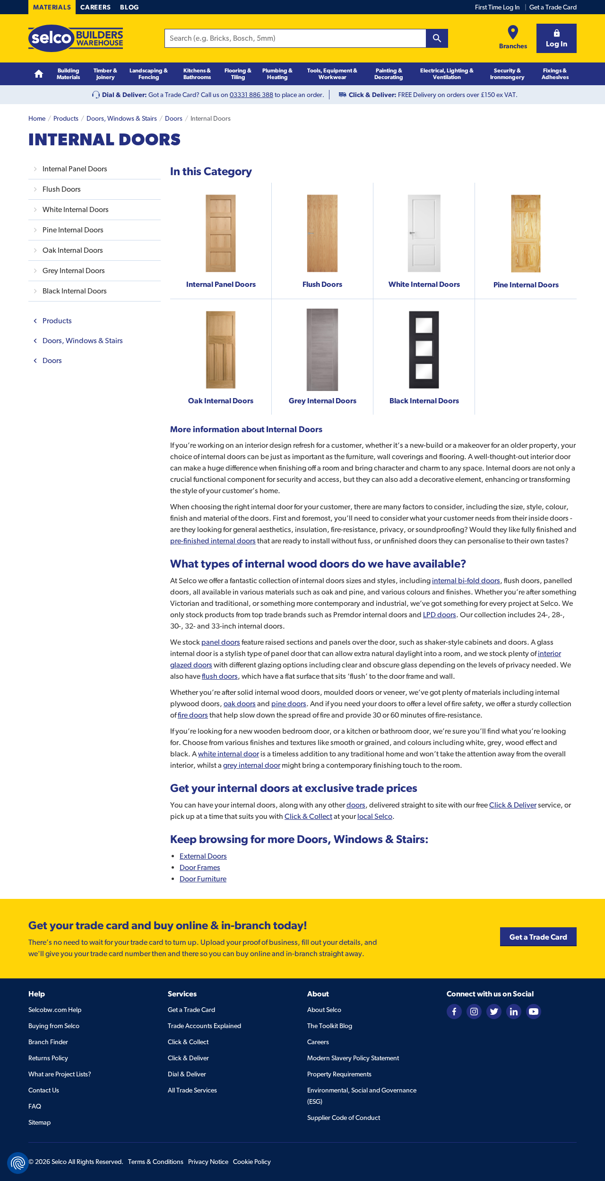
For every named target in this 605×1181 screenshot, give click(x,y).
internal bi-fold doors (466, 580)
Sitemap (39, 1122)
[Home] (38, 74)
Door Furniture (203, 878)
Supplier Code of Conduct (343, 1117)
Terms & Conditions (155, 1161)
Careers (95, 7)
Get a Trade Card (553, 7)
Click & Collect (308, 816)
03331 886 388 (251, 94)
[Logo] (75, 38)
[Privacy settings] (18, 1163)
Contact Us (43, 1090)
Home (36, 118)
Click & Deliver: (373, 94)
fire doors (193, 714)
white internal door (228, 753)
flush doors (220, 676)
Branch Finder (48, 1042)
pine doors (288, 703)
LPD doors (439, 614)
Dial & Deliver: (124, 94)
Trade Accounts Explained (204, 1026)
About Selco (324, 1009)
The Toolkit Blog (329, 1026)
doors (355, 804)
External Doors (203, 856)
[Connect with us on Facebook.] (454, 1010)
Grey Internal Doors (74, 270)
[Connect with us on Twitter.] (493, 1010)
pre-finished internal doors (213, 540)
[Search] (437, 38)
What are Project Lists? (59, 1074)
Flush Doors (62, 189)
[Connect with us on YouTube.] (533, 1010)
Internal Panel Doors (75, 168)
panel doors (220, 642)
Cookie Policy (252, 1161)
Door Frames (200, 867)
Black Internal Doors (75, 290)
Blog (129, 7)
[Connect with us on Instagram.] (474, 1010)
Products (65, 118)
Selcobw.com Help (54, 1009)
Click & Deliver (512, 804)
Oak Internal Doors (73, 250)
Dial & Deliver (187, 1074)
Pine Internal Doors (73, 229)
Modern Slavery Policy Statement (353, 1058)
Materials (52, 7)
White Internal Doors (76, 209)
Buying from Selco (53, 1026)
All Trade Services (192, 1090)
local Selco (374, 816)
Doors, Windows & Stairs (121, 118)
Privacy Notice (208, 1161)
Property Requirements (339, 1074)
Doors (173, 118)
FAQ (34, 1106)
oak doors (240, 703)
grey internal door (251, 765)
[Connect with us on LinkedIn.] (513, 1010)
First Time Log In (497, 7)
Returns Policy (48, 1058)
